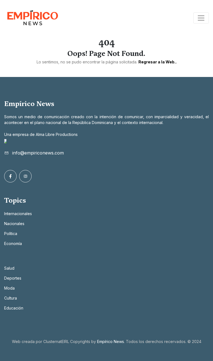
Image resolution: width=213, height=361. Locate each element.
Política (10, 233)
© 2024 (194, 341)
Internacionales (18, 213)
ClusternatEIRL (56, 341)
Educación (13, 308)
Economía (13, 243)
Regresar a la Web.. (157, 62)
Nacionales (14, 223)
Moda (9, 288)
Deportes (12, 278)
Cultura (10, 298)
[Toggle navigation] (201, 18)
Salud (9, 268)
